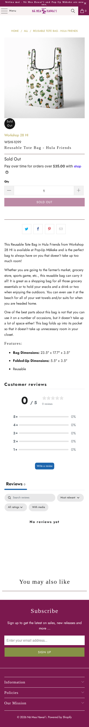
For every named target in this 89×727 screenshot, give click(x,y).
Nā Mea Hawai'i (36, 717)
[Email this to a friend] (61, 229)
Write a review (44, 466)
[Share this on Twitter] (26, 229)
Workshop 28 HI (16, 135)
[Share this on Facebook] (38, 229)
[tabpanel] (44, 532)
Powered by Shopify (60, 717)
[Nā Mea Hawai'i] (44, 11)
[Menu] (2, 11)
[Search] (73, 11)
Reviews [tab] (15, 484)
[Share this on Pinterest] (49, 229)
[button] (44, 417)
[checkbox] (38, 507)
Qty (6, 181)
